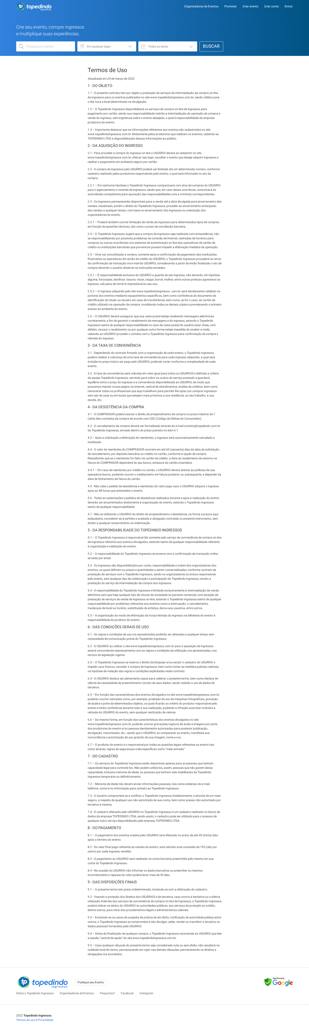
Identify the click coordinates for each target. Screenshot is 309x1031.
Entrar (289, 6)
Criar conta (271, 6)
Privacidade (45, 1020)
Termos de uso (25, 1020)
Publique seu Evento (91, 982)
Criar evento (250, 6)
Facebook (127, 993)
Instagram (146, 993)
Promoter (230, 6)
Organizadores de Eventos (201, 6)
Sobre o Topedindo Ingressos (35, 993)
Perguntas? (107, 993)
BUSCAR (211, 46)
